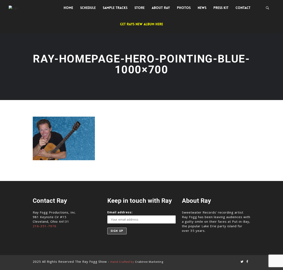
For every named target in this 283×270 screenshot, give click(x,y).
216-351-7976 (44, 226)
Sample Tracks (115, 8)
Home (68, 8)
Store (139, 8)
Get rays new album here (141, 24)
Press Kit (221, 8)
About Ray (161, 8)
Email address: (120, 212)
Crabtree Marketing (149, 262)
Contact (243, 8)
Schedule (88, 8)
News (202, 8)
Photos (184, 8)
